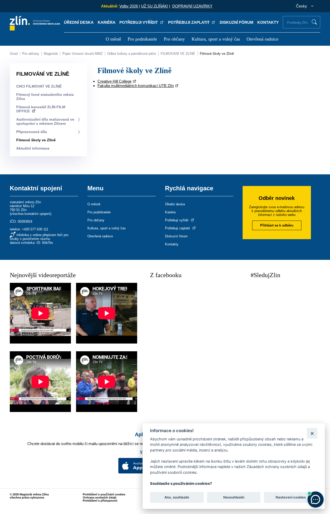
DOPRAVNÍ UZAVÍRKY (192, 6)
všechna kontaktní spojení (30, 214)
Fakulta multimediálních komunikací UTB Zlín (135, 85)
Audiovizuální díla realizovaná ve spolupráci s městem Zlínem (45, 121)
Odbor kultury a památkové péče (131, 54)
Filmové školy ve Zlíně (217, 54)
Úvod (14, 54)
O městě (113, 39)
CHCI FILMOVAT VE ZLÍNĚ (39, 86)
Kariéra (107, 22)
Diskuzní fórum (236, 22)
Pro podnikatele (142, 39)
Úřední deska (79, 22)
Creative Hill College (114, 81)
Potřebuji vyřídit (139, 22)
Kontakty (268, 22)
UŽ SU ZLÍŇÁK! (154, 6)
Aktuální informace (33, 148)
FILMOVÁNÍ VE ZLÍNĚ (178, 54)
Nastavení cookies (291, 497)
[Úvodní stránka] (35, 29)
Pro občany (174, 39)
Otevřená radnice (262, 39)
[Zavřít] (312, 433)
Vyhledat (314, 22)
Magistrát (51, 54)
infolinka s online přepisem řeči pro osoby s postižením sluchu (39, 237)
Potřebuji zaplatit (189, 22)
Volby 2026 (128, 6)
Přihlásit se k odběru (276, 225)
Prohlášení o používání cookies (104, 494)
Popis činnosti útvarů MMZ (82, 54)
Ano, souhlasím (176, 497)
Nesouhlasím (233, 497)
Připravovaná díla (31, 132)
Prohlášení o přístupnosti (100, 500)
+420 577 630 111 (35, 229)
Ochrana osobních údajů (100, 497)
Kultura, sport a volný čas (216, 39)
